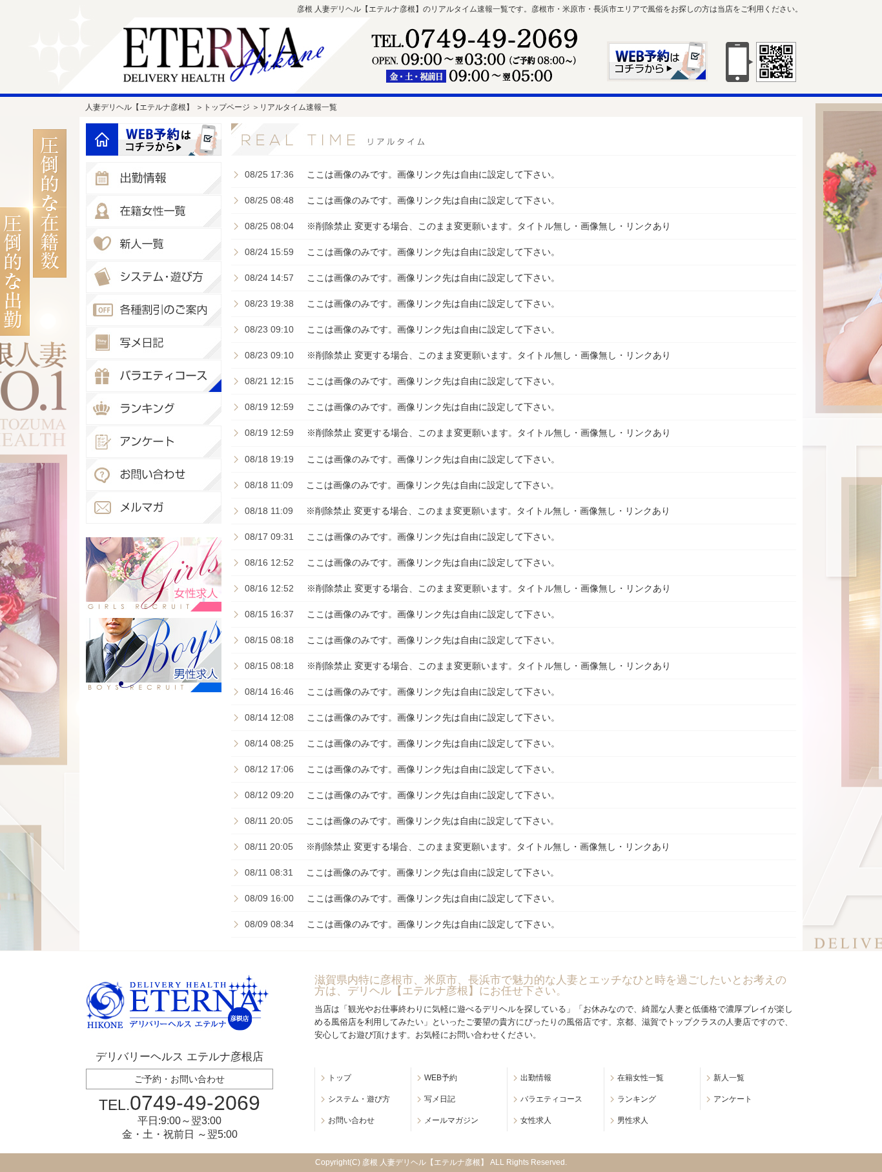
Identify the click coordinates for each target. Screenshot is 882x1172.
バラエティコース (551, 1099)
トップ (339, 1077)
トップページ (226, 107)
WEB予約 (440, 1077)
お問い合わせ (351, 1120)
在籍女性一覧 (640, 1077)
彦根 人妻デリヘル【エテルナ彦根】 (425, 1162)
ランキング (636, 1099)
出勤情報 (535, 1077)
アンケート (732, 1099)
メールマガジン (451, 1120)
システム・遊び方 (359, 1099)
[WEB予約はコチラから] (169, 139)
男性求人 (632, 1120)
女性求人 (535, 1120)
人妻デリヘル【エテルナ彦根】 (139, 107)
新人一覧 (728, 1077)
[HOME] (102, 139)
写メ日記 (439, 1099)
